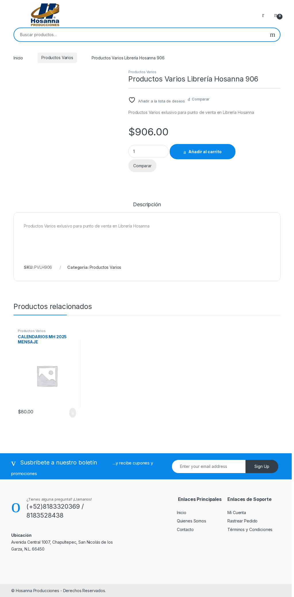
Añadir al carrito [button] (70, 413)
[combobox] (139, 34)
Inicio (18, 57)
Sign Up (261, 466)
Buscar (272, 34)
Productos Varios (57, 57)
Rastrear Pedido (242, 520)
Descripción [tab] (147, 204)
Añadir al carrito (205, 151)
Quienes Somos (191, 520)
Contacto (185, 529)
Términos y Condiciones (249, 529)
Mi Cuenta (236, 512)
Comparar (201, 99)
